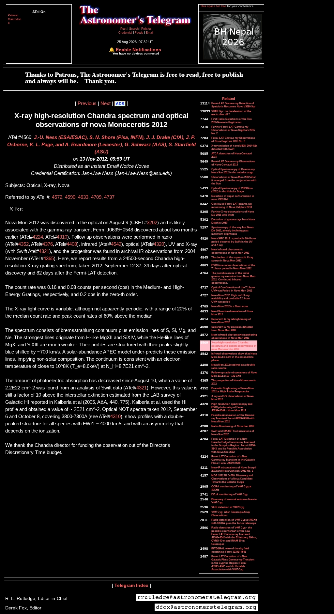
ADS (120, 104)
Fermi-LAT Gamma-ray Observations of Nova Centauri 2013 (233, 163)
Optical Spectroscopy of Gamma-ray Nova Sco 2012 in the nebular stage (233, 170)
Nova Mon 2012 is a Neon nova (229, 306)
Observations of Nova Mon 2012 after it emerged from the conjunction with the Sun (233, 180)
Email (149, 32)
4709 (96, 197)
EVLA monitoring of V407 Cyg (229, 494)
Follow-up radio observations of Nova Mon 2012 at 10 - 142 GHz (234, 374)
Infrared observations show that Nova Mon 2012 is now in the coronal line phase (234, 357)
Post (124, 28)
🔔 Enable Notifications (135, 49)
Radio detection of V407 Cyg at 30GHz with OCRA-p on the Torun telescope (234, 521)
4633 (83, 197)
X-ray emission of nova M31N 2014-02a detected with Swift (234, 147)
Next (105, 103)
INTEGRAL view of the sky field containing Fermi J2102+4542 (230, 550)
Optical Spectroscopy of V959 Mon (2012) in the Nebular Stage (232, 189)
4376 (47, 244)
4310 (62, 237)
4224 (38, 237)
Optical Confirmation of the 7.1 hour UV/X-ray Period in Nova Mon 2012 (233, 289)
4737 (109, 197)
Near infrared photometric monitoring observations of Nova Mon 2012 (234, 336)
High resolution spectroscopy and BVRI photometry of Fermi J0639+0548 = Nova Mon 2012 (231, 407)
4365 (48, 258)
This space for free (213, 6)
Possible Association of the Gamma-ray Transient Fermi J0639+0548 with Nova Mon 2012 (233, 418)
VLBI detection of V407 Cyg (227, 507)
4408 (72, 244)
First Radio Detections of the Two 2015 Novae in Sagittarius (231, 120)
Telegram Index (131, 585)
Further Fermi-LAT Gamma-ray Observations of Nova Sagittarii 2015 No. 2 (233, 130)
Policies (146, 28)
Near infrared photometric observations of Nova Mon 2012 (230, 251)
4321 (44, 251)
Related (228, 99)
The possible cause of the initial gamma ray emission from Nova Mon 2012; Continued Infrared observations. (233, 277)
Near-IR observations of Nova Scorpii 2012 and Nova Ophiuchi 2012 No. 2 (233, 469)
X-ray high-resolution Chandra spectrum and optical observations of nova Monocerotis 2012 (233, 346)
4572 (57, 197)
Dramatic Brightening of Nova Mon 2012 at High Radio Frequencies (232, 389)
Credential (125, 32)
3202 (152, 222)
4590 (70, 197)
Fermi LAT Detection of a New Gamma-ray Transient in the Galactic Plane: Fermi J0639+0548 (233, 459)
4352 (23, 244)
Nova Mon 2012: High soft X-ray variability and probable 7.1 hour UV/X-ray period (230, 298)
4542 (116, 244)
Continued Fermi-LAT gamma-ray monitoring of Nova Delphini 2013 (231, 205)
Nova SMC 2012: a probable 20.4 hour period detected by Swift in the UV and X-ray (233, 241)
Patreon (13, 15)
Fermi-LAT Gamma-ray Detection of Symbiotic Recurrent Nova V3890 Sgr (233, 105)
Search (134, 28)
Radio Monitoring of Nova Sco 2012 (232, 426)
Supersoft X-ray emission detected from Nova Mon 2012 (232, 328)
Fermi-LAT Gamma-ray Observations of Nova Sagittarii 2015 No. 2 (233, 139)
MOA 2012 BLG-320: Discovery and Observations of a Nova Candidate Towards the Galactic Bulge (232, 478)
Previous (87, 103)
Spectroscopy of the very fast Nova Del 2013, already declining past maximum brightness (232, 230)
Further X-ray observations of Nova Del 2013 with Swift (232, 213)
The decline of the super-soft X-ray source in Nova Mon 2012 (232, 259)
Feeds (139, 32)
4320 (159, 244)
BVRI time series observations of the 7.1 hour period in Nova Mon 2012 (233, 266)
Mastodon (14, 19)
